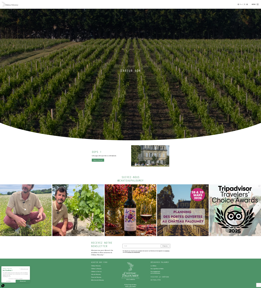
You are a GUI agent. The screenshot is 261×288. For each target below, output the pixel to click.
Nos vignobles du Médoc (157, 269)
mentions (167, 251)
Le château (153, 266)
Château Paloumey (96, 266)
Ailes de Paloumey (96, 274)
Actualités (156, 280)
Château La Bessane (96, 269)
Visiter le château (160, 277)
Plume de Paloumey (96, 277)
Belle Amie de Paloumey (97, 280)
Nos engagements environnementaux (155, 272)
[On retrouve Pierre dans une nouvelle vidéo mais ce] (26, 210)
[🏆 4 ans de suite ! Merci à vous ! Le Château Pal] (235, 210)
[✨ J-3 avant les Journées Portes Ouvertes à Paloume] (183, 210)
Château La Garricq (96, 271)
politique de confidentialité (133, 252)
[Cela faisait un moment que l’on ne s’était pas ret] (78, 210)
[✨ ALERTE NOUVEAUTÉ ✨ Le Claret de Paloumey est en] (130, 210)
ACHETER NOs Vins (99, 262)
